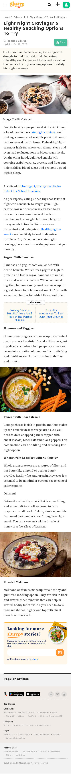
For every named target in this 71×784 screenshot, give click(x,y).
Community (43, 712)
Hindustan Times (11, 751)
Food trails (31, 716)
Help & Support (19, 725)
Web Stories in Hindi (26, 712)
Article (17, 17)
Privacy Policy (9, 734)
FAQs (31, 725)
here (35, 659)
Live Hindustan (28, 751)
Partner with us (43, 725)
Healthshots (20, 755)
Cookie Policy (24, 734)
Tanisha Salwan (17, 41)
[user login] (66, 5)
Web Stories (9, 712)
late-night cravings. (43, 132)
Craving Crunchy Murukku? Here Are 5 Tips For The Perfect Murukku (19, 315)
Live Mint (42, 751)
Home (7, 17)
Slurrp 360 (10, 716)
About (6, 725)
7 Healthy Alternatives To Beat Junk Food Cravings (51, 313)
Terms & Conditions (41, 734)
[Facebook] (51, 694)
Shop (54, 712)
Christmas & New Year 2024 (51, 716)
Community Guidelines (15, 738)
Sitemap (56, 734)
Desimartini (55, 751)
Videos (21, 716)
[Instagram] (64, 694)
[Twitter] (57, 694)
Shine (8, 755)
